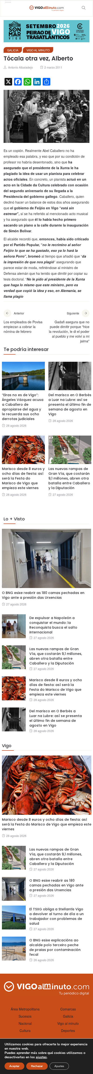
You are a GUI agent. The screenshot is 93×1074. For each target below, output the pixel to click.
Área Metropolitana (25, 1009)
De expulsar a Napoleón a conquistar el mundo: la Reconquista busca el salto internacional (53, 625)
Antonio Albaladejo (20, 67)
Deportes (68, 1030)
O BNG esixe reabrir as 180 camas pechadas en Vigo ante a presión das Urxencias (43, 595)
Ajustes (59, 1066)
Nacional (25, 1023)
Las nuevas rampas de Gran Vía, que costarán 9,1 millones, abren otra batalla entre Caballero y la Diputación (69, 478)
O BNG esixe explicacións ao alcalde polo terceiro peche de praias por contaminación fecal (55, 947)
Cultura (25, 1030)
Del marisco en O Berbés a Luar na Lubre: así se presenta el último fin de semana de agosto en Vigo (69, 404)
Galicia (12, 50)
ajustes (41, 1057)
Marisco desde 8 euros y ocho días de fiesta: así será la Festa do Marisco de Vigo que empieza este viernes (23, 478)
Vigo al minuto (38, 50)
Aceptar (14, 1066)
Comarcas (68, 1009)
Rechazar (37, 1066)
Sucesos (25, 1016)
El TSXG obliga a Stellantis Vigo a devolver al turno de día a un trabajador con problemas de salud (56, 916)
